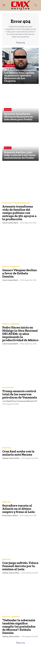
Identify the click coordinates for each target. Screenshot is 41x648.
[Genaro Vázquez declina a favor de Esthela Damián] (20, 245)
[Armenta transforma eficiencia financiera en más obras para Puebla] (20, 104)
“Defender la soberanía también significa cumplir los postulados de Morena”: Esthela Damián (18, 626)
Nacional (8, 109)
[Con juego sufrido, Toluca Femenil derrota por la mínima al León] (20, 537)
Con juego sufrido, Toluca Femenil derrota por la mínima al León (20, 566)
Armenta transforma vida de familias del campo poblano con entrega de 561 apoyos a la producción (19, 213)
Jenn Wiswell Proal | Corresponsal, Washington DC (19, 401)
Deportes (6, 448)
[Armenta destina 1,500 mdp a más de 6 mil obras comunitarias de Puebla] (20, 143)
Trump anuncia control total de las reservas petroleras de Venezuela (19, 394)
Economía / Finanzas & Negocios (16, 203)
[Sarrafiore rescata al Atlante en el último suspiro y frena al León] (20, 480)
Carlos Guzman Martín (10, 223)
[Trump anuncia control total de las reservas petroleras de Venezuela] (20, 366)
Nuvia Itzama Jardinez (10, 516)
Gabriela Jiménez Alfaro (11, 458)
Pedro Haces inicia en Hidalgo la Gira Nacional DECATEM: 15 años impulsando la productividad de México (20, 334)
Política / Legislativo (11, 266)
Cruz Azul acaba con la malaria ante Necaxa (18, 452)
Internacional (9, 65)
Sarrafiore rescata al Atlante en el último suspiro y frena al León (18, 509)
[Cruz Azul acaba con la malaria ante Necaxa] (20, 426)
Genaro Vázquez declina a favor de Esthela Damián (19, 273)
